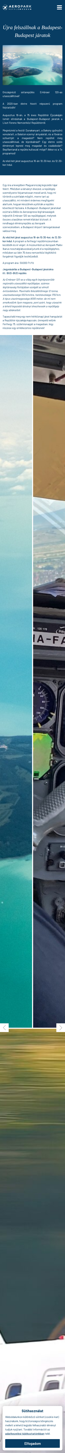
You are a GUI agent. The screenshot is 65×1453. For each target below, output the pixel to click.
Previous (4, 1027)
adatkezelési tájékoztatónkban (24, 1433)
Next (60, 1027)
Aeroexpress (30, 211)
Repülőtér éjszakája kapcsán (21, 320)
